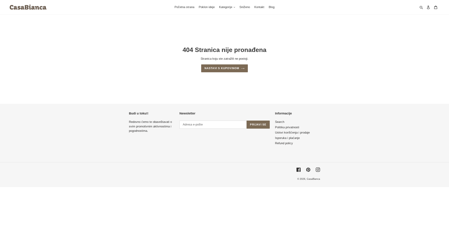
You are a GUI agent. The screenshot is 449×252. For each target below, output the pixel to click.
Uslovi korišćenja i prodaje (292, 132)
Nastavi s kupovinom (222, 68)
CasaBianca (313, 178)
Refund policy (284, 143)
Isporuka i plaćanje (287, 138)
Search (279, 122)
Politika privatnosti (287, 127)
